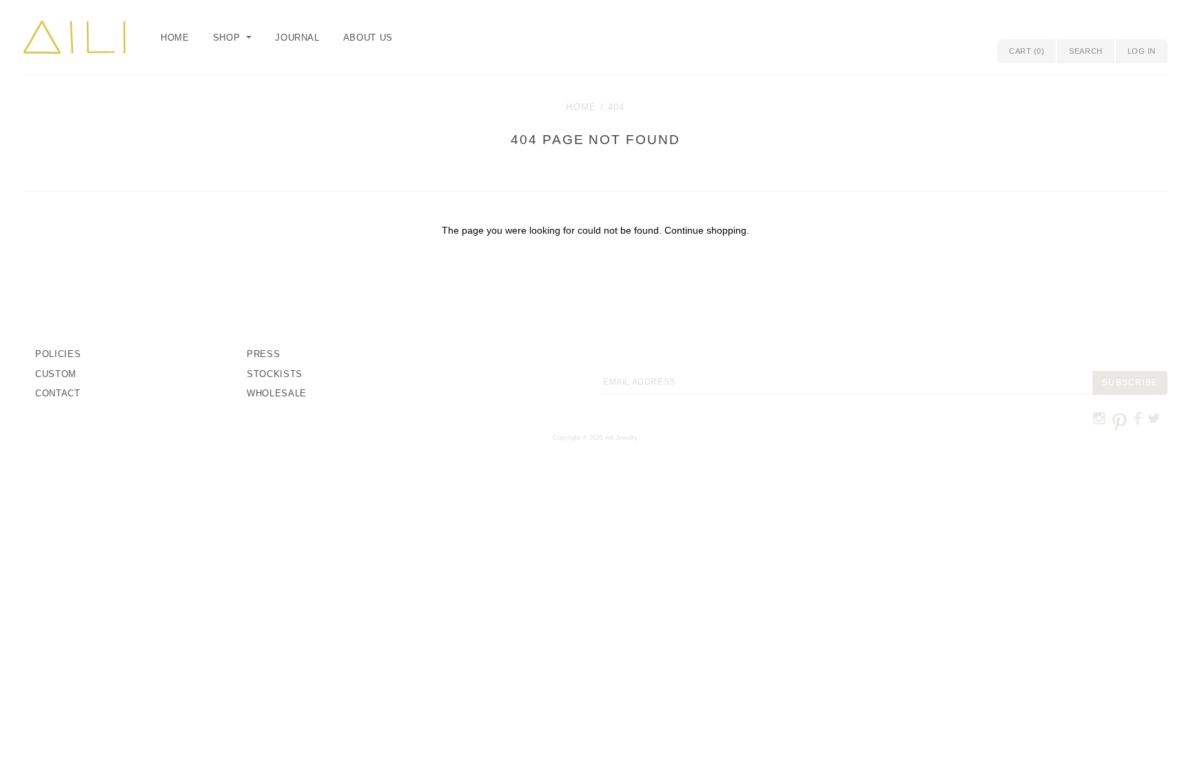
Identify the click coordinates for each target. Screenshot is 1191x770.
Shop (227, 37)
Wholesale (277, 393)
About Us (368, 37)
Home (175, 37)
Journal (297, 37)
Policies (58, 354)
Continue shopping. (706, 230)
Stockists (275, 374)
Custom (56, 374)
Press (263, 354)
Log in (1142, 51)
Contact (58, 393)
